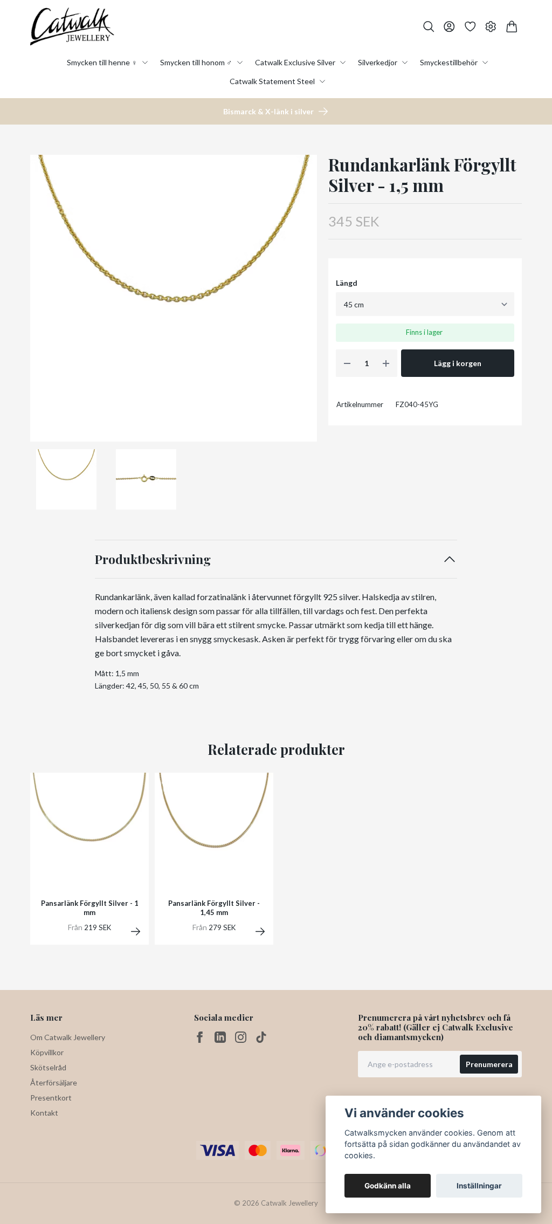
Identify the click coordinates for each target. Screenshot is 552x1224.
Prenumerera (489, 1064)
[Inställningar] (490, 26)
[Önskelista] (470, 26)
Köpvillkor (47, 1052)
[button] (300, 302)
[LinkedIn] (220, 1037)
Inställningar (479, 1185)
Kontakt (44, 1112)
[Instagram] (240, 1037)
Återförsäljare (53, 1082)
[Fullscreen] (173, 298)
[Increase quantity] (386, 363)
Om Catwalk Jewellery (67, 1037)
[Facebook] (199, 1037)
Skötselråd (48, 1067)
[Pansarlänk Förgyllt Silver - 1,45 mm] (260, 931)
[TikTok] (261, 1037)
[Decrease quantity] (347, 363)
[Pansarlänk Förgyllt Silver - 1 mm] (135, 931)
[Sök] (428, 26)
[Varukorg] (511, 26)
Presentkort (51, 1097)
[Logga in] (449, 26)
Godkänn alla (387, 1185)
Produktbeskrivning (153, 559)
